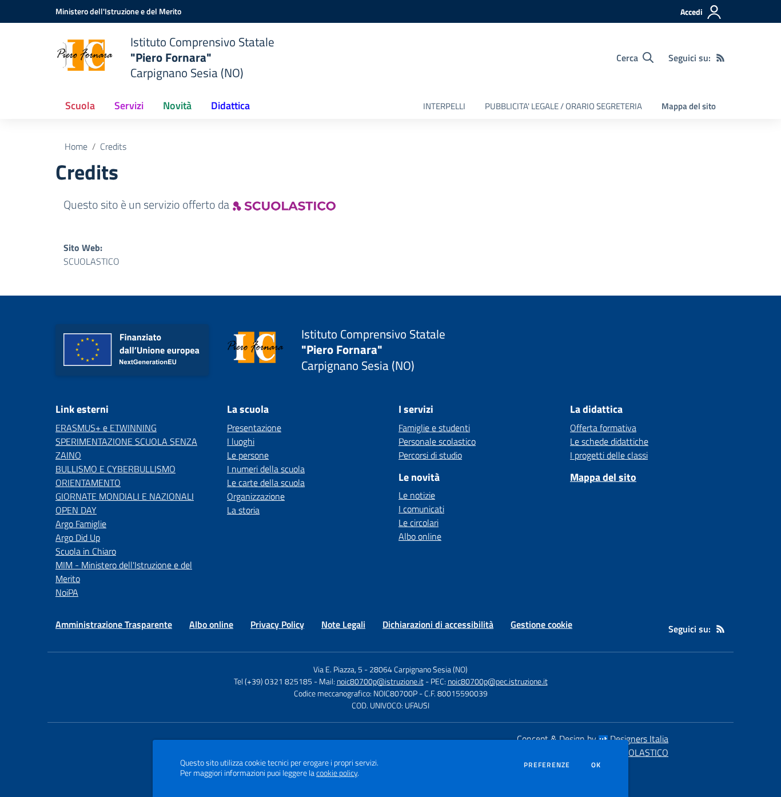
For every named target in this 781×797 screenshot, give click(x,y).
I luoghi (240, 441)
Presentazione (254, 428)
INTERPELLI (444, 106)
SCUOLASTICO (91, 261)
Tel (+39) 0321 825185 (273, 681)
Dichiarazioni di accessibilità (437, 624)
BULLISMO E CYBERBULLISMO (115, 469)
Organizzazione (256, 496)
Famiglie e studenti (434, 428)
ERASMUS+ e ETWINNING (106, 428)
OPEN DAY (76, 510)
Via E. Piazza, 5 (337, 669)
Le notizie (417, 495)
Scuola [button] (80, 105)
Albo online (420, 536)
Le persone (248, 455)
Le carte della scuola (266, 482)
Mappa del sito (689, 106)
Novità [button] (177, 105)
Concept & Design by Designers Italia (592, 739)
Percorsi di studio (430, 455)
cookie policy (336, 773)
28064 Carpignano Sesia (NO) (418, 669)
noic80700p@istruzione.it (380, 681)
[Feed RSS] (720, 58)
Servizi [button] (129, 105)
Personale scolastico (437, 441)
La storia (243, 510)
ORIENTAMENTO (88, 482)
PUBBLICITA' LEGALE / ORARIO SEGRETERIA (563, 106)
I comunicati (421, 509)
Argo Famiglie (80, 524)
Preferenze (547, 765)
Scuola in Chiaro (85, 551)
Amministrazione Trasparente (113, 624)
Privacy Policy (277, 624)
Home (76, 146)
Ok (596, 765)
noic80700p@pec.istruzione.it (498, 681)
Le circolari (419, 522)
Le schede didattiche (609, 441)
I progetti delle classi (609, 455)
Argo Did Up (77, 537)
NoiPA (66, 592)
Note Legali (343, 624)
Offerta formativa (603, 428)
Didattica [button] (230, 105)
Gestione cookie (541, 624)
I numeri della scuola (266, 469)
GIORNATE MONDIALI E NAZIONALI (124, 496)
